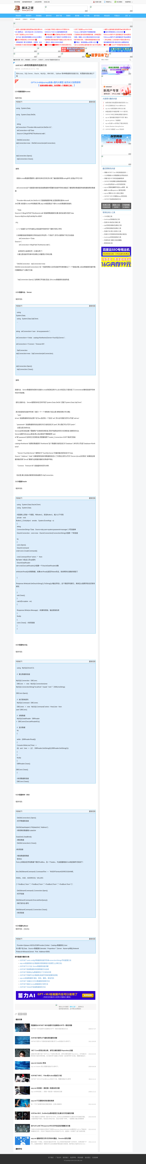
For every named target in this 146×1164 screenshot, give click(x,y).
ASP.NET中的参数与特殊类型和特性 (115, 181)
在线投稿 (95, 1157)
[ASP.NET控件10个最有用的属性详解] (22, 1040)
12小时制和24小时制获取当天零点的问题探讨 (118, 175)
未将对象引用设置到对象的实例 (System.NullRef (120, 102)
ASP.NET (34, 60)
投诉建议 (87, 1157)
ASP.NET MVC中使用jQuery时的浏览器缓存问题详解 (120, 196)
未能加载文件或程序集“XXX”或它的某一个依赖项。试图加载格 (124, 111)
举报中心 (109, 2)
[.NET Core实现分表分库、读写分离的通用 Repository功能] (22, 1053)
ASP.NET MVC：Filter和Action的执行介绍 (46, 1075)
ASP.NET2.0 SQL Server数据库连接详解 (34, 966)
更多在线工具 (108, 243)
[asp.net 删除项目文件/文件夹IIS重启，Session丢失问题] (22, 1140)
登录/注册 (98, 2)
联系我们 (65, 1157)
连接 (25, 1014)
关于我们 (51, 1157)
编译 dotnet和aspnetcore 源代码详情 (114, 190)
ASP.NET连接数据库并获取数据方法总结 (34, 969)
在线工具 (47, 2)
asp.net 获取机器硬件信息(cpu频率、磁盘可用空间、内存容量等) (123, 187)
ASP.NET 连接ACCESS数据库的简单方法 (35, 981)
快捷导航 (128, 2)
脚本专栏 (49, 15)
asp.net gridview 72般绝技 (113, 120)
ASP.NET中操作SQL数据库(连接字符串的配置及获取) (39, 975)
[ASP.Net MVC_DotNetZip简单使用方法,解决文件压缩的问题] (22, 1115)
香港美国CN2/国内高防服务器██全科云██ (28, 45)
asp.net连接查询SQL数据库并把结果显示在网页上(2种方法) (41, 963)
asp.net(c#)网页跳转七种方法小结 (115, 108)
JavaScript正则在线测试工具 (112, 237)
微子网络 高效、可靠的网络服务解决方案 (87, 39)
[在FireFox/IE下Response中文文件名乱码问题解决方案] (22, 1128)
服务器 (77, 15)
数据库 (68, 15)
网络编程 (39, 15)
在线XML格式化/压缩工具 (112, 222)
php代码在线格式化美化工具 (113, 225)
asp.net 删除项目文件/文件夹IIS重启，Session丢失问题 (51, 1138)
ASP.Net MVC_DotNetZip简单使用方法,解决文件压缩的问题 (52, 1113)
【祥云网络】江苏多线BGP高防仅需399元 (117, 39)
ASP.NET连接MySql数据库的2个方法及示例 (35, 972)
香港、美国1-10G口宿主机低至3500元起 (87, 37)
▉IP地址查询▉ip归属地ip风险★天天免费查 (58, 34)
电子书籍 (86, 15)
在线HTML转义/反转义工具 (112, 231)
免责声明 (73, 1157)
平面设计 (117, 15)
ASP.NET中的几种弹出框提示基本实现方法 (118, 114)
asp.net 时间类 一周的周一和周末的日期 (45, 1088)
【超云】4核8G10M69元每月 (54, 42)
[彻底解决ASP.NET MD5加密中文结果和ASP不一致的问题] (22, 1027)
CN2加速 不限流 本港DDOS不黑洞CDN (57, 29)
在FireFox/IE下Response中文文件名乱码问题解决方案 (50, 1126)
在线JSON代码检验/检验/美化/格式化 (115, 234)
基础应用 (17, 19)
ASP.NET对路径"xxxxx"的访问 (114, 129)
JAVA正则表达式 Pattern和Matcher (115, 105)
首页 (22, 60)
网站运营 (107, 15)
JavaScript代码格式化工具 (112, 219)
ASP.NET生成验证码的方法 (112, 199)
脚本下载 (59, 15)
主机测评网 (38, 2)
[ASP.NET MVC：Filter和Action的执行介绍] (22, 1078)
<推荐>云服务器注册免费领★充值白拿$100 (28, 29)
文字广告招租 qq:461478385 (83, 29)
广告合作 (58, 1157)
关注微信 (119, 2)
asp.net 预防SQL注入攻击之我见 (114, 193)
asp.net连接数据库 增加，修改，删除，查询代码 (37, 978)
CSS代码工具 (108, 216)
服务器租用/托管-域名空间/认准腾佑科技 (116, 42)
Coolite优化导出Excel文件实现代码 (114, 184)
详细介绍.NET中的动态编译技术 (114, 178)
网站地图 (80, 1157)
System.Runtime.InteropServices (114, 126)
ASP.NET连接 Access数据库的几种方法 (34, 984)
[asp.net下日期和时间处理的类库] (22, 1103)
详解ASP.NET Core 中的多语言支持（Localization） (119, 172)
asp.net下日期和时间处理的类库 (42, 1101)
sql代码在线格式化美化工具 (112, 228)
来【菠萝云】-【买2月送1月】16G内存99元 (29, 32)
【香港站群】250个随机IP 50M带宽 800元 (58, 37)
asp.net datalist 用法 (38, 1063)
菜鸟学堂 (17, 2)
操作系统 (97, 15)
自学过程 (32, 19)
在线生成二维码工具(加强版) (113, 240)
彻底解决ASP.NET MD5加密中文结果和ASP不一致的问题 (51, 1025)
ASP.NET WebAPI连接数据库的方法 (33, 987)
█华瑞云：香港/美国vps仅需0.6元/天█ (86, 42)
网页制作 (28, 15)
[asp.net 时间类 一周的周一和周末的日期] (22, 1090)
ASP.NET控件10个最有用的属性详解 (44, 1038)
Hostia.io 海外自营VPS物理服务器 (84, 32)
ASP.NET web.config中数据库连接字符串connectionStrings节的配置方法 (45, 960)
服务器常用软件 (27, 2)
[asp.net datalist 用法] (22, 1065)
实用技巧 (25, 19)
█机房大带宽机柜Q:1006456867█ (114, 32)
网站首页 (18, 15)
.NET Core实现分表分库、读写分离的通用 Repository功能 (52, 1050)
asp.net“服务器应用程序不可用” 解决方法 (117, 117)
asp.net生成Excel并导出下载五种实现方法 (118, 123)
